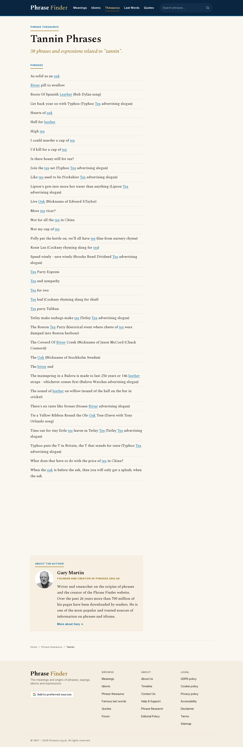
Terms (185, 716)
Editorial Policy (150, 716)
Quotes (149, 7)
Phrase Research (152, 708)
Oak (41, 201)
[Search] (207, 7)
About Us (147, 678)
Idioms (95, 7)
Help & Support (151, 701)
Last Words (131, 7)
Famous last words (114, 701)
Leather (66, 94)
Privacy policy (189, 693)
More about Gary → (70, 624)
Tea (98, 104)
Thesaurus (112, 7)
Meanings (80, 7)
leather (49, 122)
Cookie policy (189, 686)
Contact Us (148, 693)
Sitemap (186, 723)
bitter (42, 367)
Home (33, 646)
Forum (106, 716)
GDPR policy (188, 678)
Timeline (146, 686)
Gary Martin (70, 573)
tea (42, 131)
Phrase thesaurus (51, 646)
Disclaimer (187, 708)
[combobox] (183, 8)
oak (57, 76)
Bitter (35, 85)
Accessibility (189, 701)
